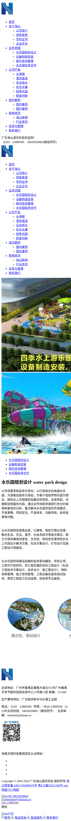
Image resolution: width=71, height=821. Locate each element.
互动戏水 (22, 82)
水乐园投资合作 (26, 65)
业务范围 (14, 48)
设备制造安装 (24, 56)
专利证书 (22, 39)
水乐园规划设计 (26, 52)
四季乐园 (22, 91)
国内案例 (22, 104)
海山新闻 (22, 117)
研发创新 (22, 95)
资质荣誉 (22, 35)
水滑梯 (20, 74)
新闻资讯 (14, 113)
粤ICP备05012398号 (51, 785)
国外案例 (22, 108)
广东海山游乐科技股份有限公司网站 (32, 765)
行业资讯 (22, 121)
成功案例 (14, 100)
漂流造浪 (22, 78)
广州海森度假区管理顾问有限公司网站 (33, 760)
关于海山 (14, 26)
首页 (12, 22)
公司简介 (22, 30)
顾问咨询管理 (24, 61)
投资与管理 (16, 126)
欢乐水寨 (22, 87)
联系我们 (14, 130)
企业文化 (22, 43)
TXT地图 (13, 789)
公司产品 (14, 69)
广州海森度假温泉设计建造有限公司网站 (35, 769)
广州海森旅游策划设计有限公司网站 (32, 773)
